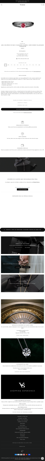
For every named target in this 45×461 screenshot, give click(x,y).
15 (23, 64)
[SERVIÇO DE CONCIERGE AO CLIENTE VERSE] (22, 311)
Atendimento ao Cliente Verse (22, 416)
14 (20, 64)
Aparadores (26, 267)
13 (17, 64)
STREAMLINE (22, 43)
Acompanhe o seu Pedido (22, 418)
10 (8, 64)
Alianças (18, 267)
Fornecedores (22, 435)
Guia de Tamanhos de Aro (22, 426)
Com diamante (18, 247)
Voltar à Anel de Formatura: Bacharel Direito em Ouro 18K (23, 229)
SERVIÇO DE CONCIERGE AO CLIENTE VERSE (22, 442)
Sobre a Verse (22, 439)
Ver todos (27, 247)
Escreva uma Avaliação (23, 189)
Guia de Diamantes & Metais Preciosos (22, 428)
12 (14, 64)
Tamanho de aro (22, 62)
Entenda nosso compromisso (28, 112)
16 (26, 64)
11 (11, 64)
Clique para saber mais (37, 71)
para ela (26, 285)
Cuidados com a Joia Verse (22, 421)
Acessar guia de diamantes (22, 371)
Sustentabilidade (22, 430)
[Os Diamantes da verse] (22, 350)
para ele (19, 285)
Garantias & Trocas (22, 102)
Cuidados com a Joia (22, 105)
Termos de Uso (22, 434)
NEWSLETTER (22, 446)
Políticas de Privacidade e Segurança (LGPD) (22, 432)
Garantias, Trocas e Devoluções (22, 419)
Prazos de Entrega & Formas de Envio (22, 100)
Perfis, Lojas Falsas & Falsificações (22, 437)
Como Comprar (22, 425)
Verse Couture (22, 423)
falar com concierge (22, 335)
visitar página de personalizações (22, 412)
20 (39, 64)
